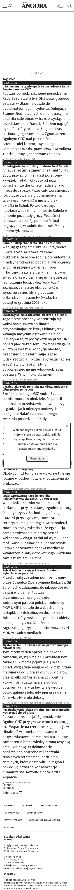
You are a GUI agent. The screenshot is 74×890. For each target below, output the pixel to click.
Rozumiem (37, 458)
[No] (66, 426)
